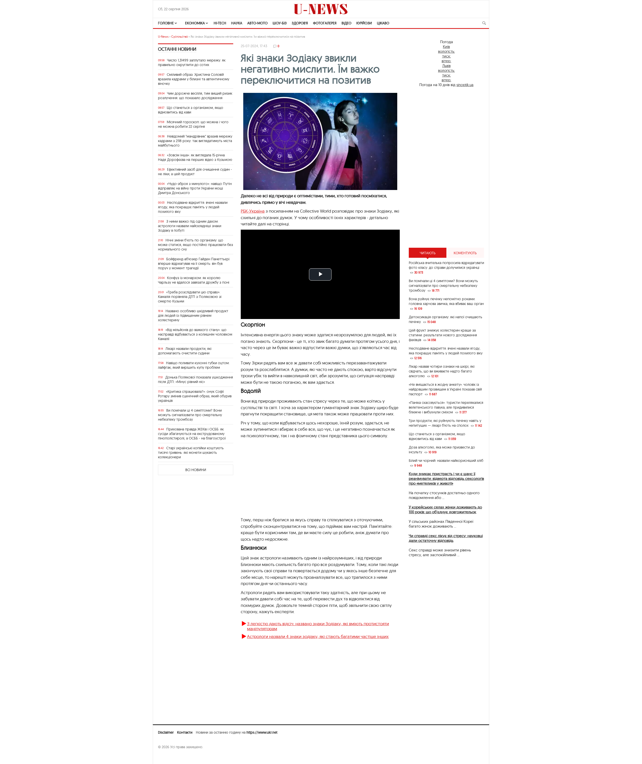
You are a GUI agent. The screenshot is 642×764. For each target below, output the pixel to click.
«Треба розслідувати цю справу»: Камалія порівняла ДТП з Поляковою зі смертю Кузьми (189, 296)
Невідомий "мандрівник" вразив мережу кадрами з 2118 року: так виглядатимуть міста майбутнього (195, 141)
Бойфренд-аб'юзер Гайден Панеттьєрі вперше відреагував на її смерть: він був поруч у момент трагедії (193, 263)
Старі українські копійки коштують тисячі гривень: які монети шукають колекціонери (191, 452)
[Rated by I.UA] (169, 756)
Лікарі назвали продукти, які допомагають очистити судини (184, 350)
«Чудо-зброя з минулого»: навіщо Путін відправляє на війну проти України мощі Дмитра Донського (195, 188)
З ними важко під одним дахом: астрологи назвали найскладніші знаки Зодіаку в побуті (189, 226)
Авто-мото (257, 23)
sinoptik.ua (464, 84)
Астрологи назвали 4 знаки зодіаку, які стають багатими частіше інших (318, 636)
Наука (236, 23)
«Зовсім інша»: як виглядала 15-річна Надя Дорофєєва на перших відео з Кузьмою (195, 157)
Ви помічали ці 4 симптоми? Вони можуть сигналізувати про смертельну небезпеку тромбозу (190, 415)
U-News (163, 36)
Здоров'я (300, 23)
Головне (166, 23)
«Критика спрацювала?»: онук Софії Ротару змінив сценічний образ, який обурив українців (194, 396)
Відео (346, 23)
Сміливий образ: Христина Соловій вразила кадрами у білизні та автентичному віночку (193, 79)
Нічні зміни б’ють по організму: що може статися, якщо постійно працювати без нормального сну (195, 244)
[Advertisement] (446, 167)
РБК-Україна (253, 211)
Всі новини (195, 470)
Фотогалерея (325, 23)
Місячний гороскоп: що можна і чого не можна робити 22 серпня (193, 124)
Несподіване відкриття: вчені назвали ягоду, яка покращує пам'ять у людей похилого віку (192, 207)
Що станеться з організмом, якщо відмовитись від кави (190, 109)
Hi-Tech (220, 23)
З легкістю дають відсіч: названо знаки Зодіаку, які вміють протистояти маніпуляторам (318, 626)
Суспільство (179, 36)
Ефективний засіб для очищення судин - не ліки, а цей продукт (195, 171)
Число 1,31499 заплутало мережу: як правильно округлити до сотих (191, 62)
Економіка (195, 23)
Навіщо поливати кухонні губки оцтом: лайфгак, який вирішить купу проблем (193, 365)
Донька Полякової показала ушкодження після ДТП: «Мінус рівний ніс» (195, 379)
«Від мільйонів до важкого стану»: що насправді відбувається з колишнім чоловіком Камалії (195, 334)
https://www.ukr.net (262, 732)
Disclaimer (166, 732)
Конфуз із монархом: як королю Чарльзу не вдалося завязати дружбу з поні (193, 280)
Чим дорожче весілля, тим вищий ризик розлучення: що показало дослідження (195, 95)
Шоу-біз (280, 23)
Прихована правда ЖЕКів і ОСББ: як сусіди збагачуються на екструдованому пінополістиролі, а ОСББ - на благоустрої (192, 433)
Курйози (364, 23)
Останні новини (177, 49)
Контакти (184, 732)
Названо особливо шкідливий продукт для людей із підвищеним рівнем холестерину (193, 315)
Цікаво (383, 23)
